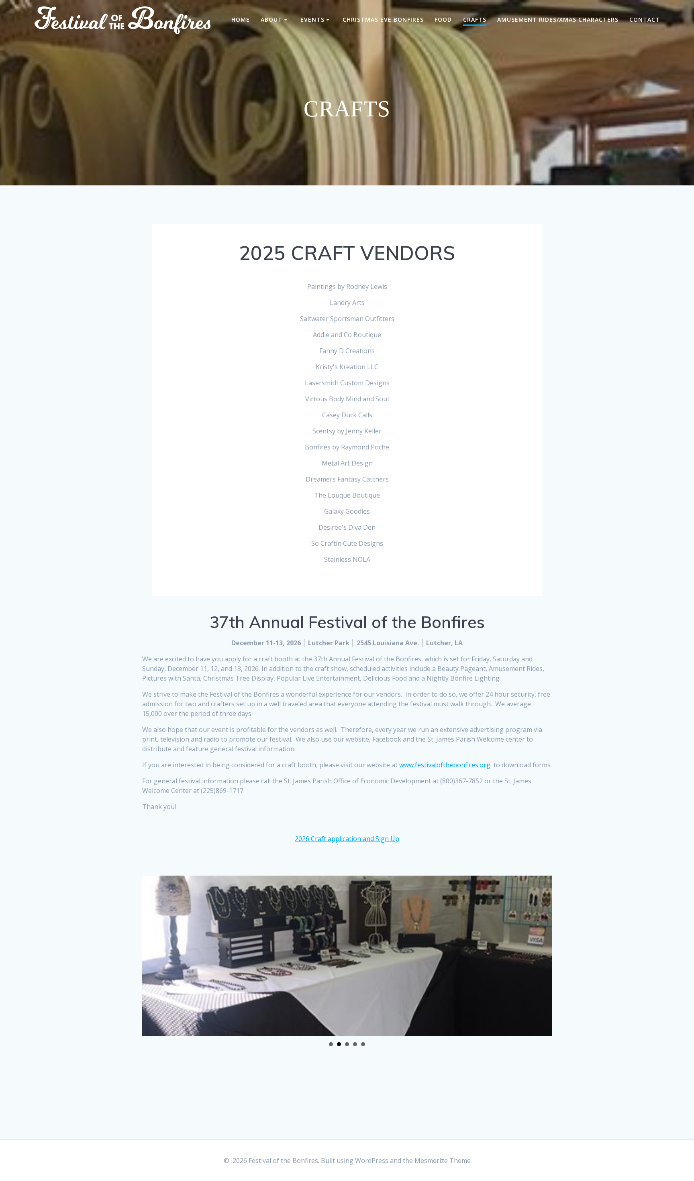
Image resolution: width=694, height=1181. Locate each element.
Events (312, 19)
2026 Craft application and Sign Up (347, 838)
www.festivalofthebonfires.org (444, 764)
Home (240, 19)
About (271, 19)
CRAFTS (474, 19)
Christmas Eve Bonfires (383, 19)
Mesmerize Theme (442, 1160)
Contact (644, 19)
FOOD (443, 19)
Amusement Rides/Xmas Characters (557, 19)
